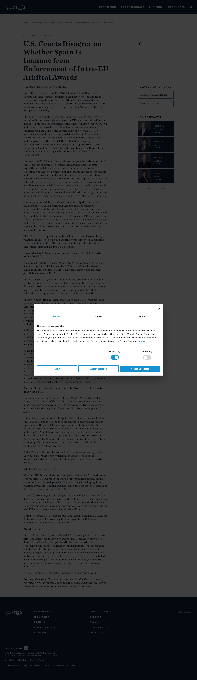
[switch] (147, 357)
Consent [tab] (55, 316)
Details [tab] (98, 316)
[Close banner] (159, 309)
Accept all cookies (140, 369)
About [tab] (142, 316)
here (143, 341)
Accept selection (98, 369)
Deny (57, 369)
